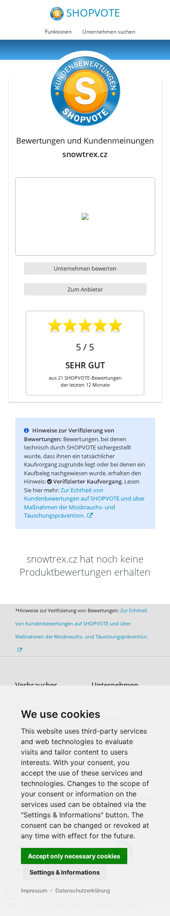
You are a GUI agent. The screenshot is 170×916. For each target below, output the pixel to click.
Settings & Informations (65, 872)
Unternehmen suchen (108, 31)
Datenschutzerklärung (82, 890)
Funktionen (58, 31)
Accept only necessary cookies (74, 856)
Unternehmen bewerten (85, 268)
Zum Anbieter (85, 289)
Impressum (34, 890)
